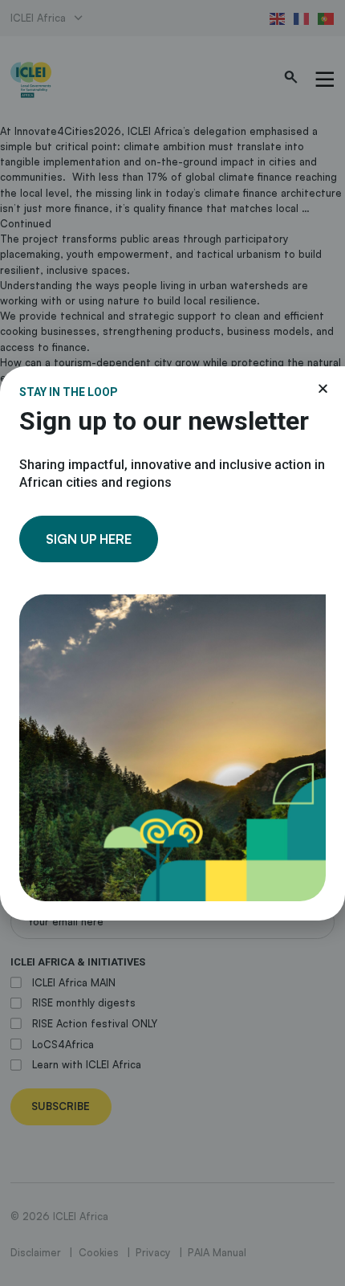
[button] (323, 388)
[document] (172, 643)
